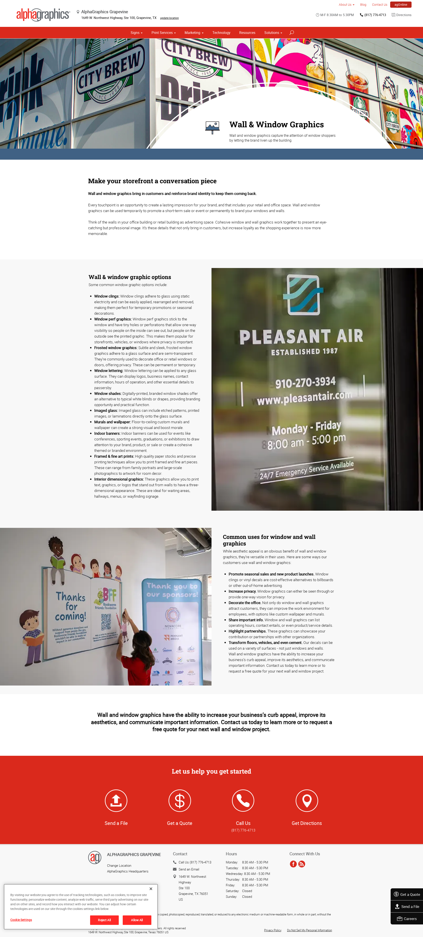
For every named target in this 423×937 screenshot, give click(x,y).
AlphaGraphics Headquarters (127, 871)
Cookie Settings (21, 920)
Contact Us (379, 4)
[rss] (302, 864)
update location (169, 18)
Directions (404, 15)
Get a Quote (410, 894)
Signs (135, 32)
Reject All (104, 920)
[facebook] (293, 864)
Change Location (119, 865)
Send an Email (189, 869)
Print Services (162, 32)
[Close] (151, 889)
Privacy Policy (272, 930)
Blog (363, 4)
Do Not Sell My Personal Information (309, 930)
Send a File (410, 906)
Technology (221, 32)
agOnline (401, 4)
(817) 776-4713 (375, 15)
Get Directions (307, 823)
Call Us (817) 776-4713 (195, 862)
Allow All (137, 920)
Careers (410, 918)
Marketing (192, 32)
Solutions (271, 32)
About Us (345, 4)
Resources (247, 32)
